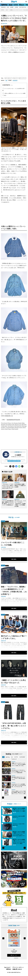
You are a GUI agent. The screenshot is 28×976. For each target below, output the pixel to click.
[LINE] (19, 466)
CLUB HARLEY (22, 757)
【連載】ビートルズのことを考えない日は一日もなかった (13, 681)
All (3, 757)
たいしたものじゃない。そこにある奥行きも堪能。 (13, 89)
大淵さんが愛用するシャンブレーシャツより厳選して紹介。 (13, 94)
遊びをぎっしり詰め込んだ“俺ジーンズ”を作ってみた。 (14, 637)
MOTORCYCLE (22, 7)
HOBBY (12, 7)
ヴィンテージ (23, 78)
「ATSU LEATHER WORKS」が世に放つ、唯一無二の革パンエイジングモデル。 (13, 725)
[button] (3, 798)
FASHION (3, 7)
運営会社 (8, 969)
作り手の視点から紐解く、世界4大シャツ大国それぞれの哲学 (20, 485)
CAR (8, 7)
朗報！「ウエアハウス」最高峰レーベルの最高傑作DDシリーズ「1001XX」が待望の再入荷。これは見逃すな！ (14, 590)
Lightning (3, 521)
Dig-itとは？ (7, 967)
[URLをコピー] (22, 466)
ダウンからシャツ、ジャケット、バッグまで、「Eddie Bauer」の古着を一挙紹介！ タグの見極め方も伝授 (20, 503)
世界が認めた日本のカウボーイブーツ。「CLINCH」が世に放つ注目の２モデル (18, 778)
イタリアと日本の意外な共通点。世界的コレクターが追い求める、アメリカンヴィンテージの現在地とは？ (7, 502)
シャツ (15, 78)
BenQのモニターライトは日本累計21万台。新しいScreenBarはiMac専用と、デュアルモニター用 (19, 785)
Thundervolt (14, 759)
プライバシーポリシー (18, 967)
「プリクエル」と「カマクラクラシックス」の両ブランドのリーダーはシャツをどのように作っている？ (7, 486)
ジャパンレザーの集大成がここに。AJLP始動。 (13, 543)
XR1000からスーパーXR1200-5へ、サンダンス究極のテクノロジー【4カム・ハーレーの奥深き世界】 (19, 771)
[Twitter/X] (10, 466)
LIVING (16, 7)
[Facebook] (16, 466)
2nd (7, 10)
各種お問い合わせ (17, 969)
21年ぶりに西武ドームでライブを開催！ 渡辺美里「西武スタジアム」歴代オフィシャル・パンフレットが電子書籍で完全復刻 (18, 792)
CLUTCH (16, 757)
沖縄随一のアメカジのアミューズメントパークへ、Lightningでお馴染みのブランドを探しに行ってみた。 (19, 764)
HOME (2, 10)
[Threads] (13, 466)
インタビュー (9, 78)
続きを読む (14, 559)
